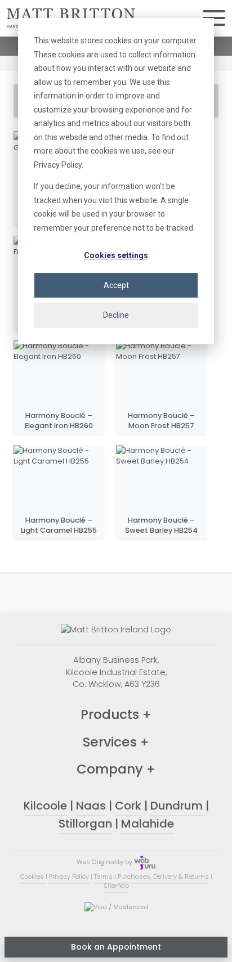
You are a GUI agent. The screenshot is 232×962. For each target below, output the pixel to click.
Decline (116, 315)
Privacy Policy (69, 876)
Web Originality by (105, 861)
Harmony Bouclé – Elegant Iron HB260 (59, 420)
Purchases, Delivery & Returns (163, 876)
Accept (116, 285)
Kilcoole (45, 805)
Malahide (147, 823)
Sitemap (116, 885)
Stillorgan (85, 823)
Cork (128, 805)
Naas (91, 805)
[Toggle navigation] (214, 18)
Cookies (33, 876)
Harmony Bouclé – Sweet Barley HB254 (161, 525)
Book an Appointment (116, 946)
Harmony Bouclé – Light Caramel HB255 (59, 525)
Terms (103, 876)
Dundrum (176, 805)
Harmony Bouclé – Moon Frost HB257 (161, 420)
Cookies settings (116, 255)
